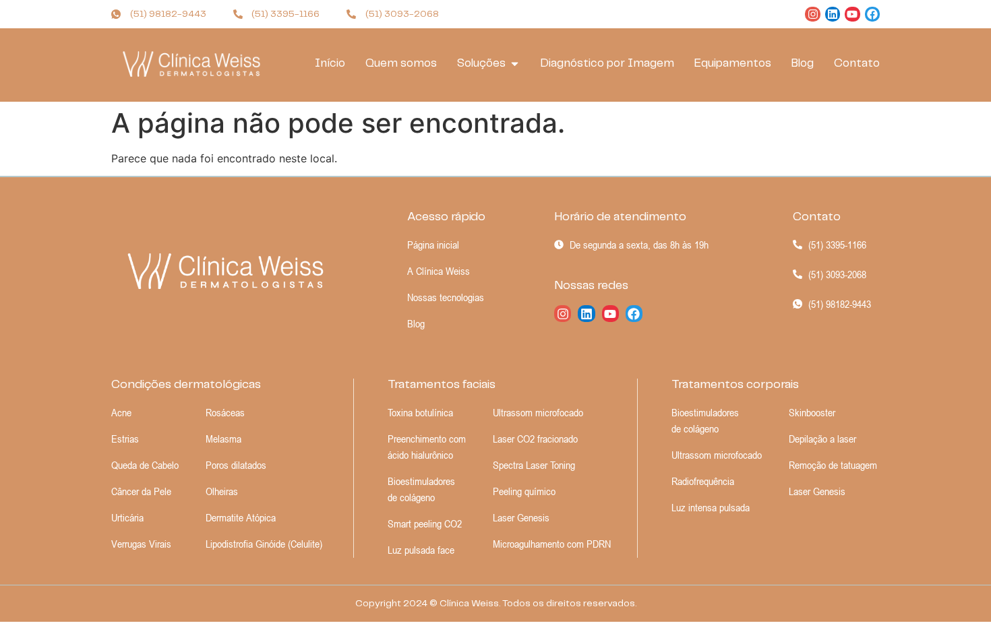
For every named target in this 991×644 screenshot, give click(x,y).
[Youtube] (852, 14)
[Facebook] (872, 14)
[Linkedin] (832, 14)
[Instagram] (812, 14)
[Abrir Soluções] (514, 64)
